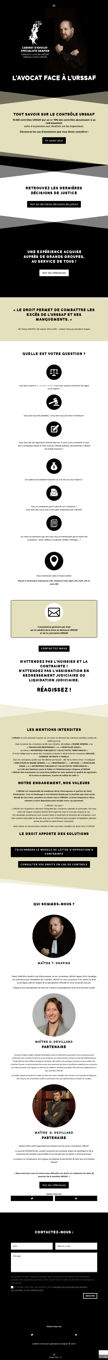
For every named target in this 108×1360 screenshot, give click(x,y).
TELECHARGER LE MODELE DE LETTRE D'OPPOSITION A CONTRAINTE (54, 851)
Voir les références (54, 273)
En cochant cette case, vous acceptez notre (49, 1288)
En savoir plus (54, 140)
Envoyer (90, 1295)
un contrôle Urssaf (45, 385)
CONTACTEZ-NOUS (54, 648)
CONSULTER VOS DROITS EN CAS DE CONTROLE (54, 864)
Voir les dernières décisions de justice (54, 204)
